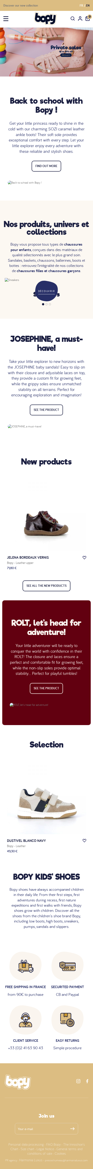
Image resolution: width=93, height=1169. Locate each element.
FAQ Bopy (53, 1144)
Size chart (27, 1149)
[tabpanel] (46, 287)
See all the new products (46, 586)
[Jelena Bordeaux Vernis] (46, 511)
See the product (46, 410)
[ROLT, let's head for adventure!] (46, 705)
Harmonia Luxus (30, 1160)
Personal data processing (26, 1144)
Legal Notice (45, 1149)
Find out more (46, 166)
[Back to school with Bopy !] (46, 183)
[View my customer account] (80, 18)
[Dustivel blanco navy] (46, 794)
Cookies (60, 1153)
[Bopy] (45, 18)
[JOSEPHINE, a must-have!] (46, 426)
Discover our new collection (20, 5)
